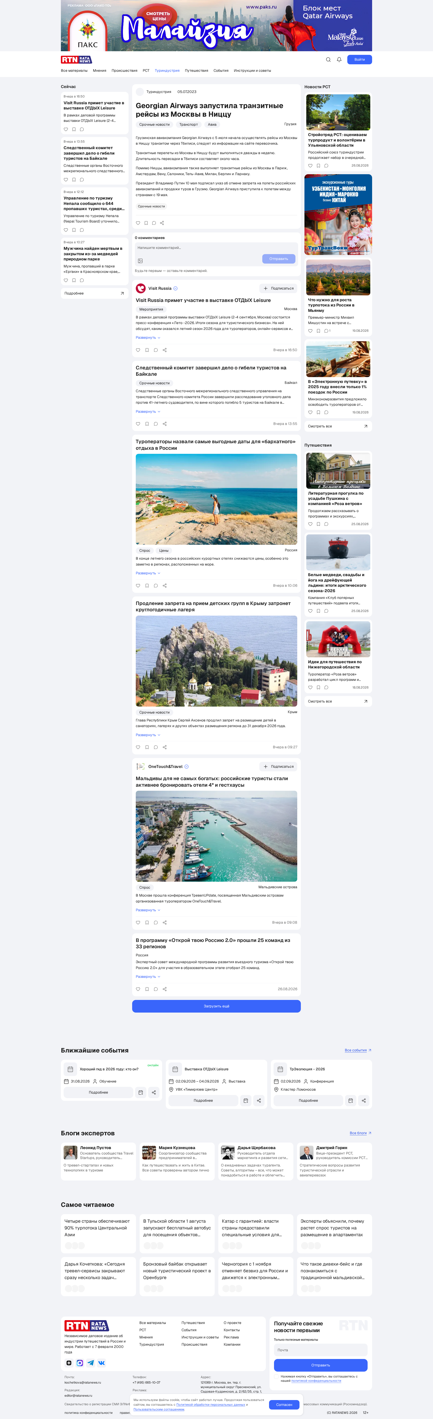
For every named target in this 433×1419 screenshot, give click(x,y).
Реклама (231, 1337)
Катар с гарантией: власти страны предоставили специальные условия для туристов (250, 1231)
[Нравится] (66, 129)
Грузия (290, 124)
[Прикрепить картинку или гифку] (140, 261)
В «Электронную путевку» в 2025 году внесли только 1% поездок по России (337, 387)
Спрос (144, 550)
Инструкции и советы (252, 70)
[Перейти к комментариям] (82, 129)
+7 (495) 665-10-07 (146, 1382)
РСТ (146, 70)
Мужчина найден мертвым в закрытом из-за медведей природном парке (93, 254)
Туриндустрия (167, 70)
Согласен (284, 1404)
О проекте (232, 1322)
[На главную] (76, 60)
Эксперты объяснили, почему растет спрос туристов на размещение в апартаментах (332, 1228)
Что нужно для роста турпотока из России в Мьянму (331, 305)
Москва (290, 308)
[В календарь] (140, 1092)
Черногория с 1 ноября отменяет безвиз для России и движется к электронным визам (255, 1274)
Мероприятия (151, 309)
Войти (360, 59)
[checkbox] (276, 1376)
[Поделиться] (162, 223)
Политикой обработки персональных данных (210, 1405)
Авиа (212, 124)
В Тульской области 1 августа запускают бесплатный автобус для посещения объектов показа (177, 1231)
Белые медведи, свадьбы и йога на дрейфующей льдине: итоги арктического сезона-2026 (337, 582)
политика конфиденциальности (88, 1413)
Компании (232, 1344)
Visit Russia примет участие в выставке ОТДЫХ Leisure (94, 105)
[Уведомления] (339, 59)
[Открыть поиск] (328, 59)
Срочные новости (154, 124)
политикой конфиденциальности (316, 1381)
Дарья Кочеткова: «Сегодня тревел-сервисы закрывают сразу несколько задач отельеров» (94, 1274)
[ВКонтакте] (101, 1363)
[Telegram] (90, 1363)
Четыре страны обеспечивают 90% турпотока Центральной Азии (97, 1228)
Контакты (232, 1330)
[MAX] (79, 1363)
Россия (291, 550)
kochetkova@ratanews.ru (82, 1382)
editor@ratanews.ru (78, 1395)
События (221, 70)
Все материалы (74, 70)
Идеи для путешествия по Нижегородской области (335, 664)
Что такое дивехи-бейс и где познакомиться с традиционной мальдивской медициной (331, 1274)
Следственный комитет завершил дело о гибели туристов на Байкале (89, 153)
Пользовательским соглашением (159, 1409)
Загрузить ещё (216, 1006)
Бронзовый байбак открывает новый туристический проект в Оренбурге (177, 1270)
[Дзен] (69, 1363)
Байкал (291, 382)
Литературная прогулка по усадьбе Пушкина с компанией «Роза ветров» (336, 498)
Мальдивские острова (277, 887)
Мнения (99, 70)
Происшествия (124, 70)
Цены (163, 550)
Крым (292, 712)
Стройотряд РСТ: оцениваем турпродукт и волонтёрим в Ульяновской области (337, 140)
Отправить (320, 1365)
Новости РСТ (317, 86)
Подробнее (98, 1092)
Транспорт (189, 124)
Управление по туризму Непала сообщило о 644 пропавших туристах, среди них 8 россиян (93, 206)
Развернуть (146, 337)
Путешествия (196, 70)
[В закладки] (74, 129)
